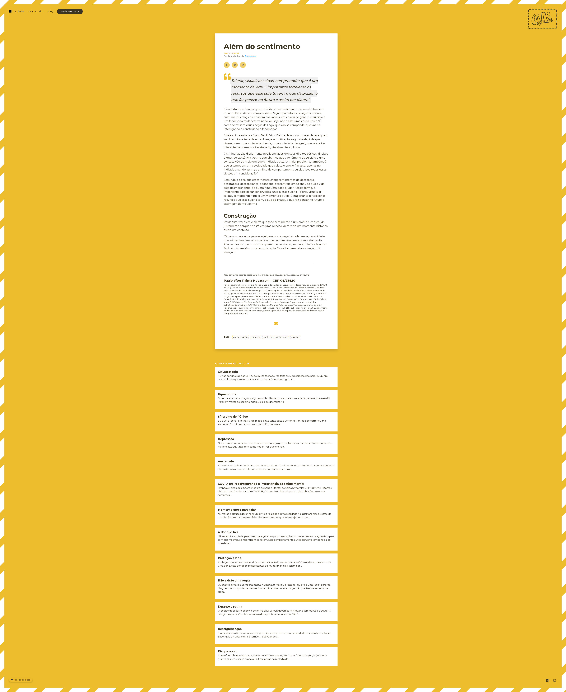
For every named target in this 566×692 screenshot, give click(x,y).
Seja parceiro (35, 11)
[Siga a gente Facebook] (547, 680)
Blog (50, 11)
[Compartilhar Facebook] (227, 65)
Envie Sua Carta (70, 11)
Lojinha (19, 11)
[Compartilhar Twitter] (235, 65)
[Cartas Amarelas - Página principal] (542, 19)
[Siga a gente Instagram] (554, 680)
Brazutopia (250, 56)
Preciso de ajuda (21, 680)
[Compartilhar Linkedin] (243, 65)
